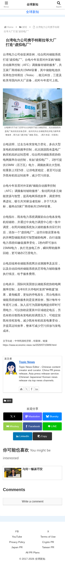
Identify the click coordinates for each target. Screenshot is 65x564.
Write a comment (32, 501)
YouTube (17, 536)
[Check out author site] (21, 389)
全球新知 (32, 4)
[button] (42, 436)
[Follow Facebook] (31, 389)
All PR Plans (33, 552)
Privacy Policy (17, 542)
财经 (9, 400)
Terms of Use (48, 536)
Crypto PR (48, 542)
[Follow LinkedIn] (36, 389)
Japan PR (17, 547)
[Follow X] (26, 389)
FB (17, 531)
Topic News (27, 362)
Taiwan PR (48, 547)
